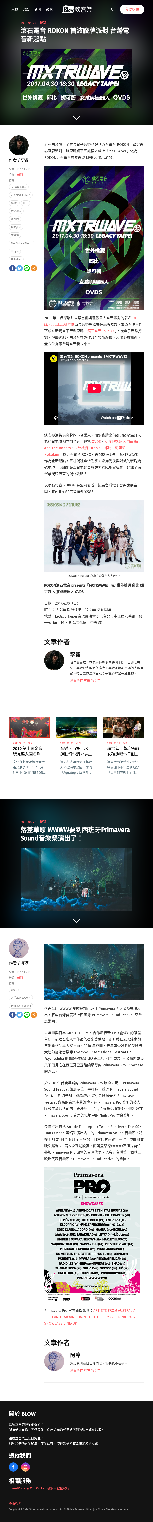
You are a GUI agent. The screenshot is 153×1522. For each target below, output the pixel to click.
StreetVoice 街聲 (21, 1488)
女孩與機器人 (18, 186)
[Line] (27, 268)
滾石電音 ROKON (101, 331)
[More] (34, 268)
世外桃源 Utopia (87, 448)
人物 (14, 9)
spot (13, 989)
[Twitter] (19, 268)
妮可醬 (15, 218)
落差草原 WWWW (21, 997)
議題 (26, 9)
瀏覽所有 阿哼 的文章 (85, 1371)
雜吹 (49, 9)
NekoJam (16, 259)
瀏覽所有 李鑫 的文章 (85, 681)
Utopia (15, 251)
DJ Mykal (16, 227)
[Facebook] (12, 268)
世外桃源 (16, 210)
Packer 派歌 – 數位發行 (52, 1488)
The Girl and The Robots (22, 243)
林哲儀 (15, 235)
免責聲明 (15, 1504)
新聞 (38, 9)
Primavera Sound (21, 1005)
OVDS (96, 441)
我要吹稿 (132, 9)
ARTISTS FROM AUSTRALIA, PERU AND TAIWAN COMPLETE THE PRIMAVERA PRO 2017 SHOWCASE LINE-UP (90, 1317)
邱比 (107, 448)
